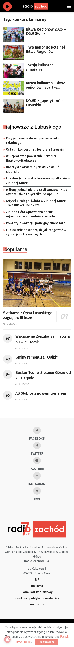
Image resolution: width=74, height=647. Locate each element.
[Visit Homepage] (39, 6)
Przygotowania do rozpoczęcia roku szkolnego (33, 141)
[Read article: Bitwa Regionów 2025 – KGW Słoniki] (13, 34)
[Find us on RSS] (37, 491)
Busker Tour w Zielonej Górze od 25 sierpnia (43, 375)
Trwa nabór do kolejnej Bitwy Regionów (45, 49)
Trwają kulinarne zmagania (39, 67)
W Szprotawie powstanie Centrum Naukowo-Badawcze (31, 158)
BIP (37, 579)
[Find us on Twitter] (37, 445)
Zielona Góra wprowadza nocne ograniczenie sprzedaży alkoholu (30, 214)
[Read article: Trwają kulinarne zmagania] (13, 70)
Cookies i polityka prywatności (37, 598)
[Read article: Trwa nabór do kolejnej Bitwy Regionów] (13, 52)
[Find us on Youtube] (37, 460)
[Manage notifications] (7, 639)
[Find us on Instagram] (37, 476)
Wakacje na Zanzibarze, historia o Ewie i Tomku (42, 339)
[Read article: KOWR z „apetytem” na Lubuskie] (13, 106)
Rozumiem (46, 642)
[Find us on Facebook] (37, 430)
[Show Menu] (69, 6)
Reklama (37, 586)
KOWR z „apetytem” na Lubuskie (46, 103)
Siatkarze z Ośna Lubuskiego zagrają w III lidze (27, 315)
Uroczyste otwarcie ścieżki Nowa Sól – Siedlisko (34, 169)
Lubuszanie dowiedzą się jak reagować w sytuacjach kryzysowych (36, 232)
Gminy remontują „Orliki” (36, 357)
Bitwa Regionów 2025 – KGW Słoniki (46, 31)
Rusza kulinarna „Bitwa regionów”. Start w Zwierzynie (45, 85)
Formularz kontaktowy (37, 592)
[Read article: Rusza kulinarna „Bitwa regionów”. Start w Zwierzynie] (13, 88)
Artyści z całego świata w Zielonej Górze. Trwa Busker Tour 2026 (36, 203)
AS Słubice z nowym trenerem (40, 393)
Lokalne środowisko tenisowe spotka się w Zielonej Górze (38, 181)
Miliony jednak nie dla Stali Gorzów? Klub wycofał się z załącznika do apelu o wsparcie (36, 192)
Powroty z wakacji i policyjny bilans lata (35, 223)
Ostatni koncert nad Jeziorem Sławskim (35, 149)
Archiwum (37, 604)
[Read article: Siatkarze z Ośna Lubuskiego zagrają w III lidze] (37, 283)
